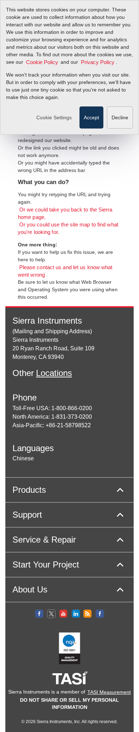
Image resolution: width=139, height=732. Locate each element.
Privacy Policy (97, 62)
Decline (120, 117)
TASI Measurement (109, 692)
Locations (54, 373)
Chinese (23, 458)
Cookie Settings (54, 117)
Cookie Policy (42, 62)
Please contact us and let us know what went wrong (65, 271)
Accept (91, 117)
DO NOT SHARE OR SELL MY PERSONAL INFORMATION (69, 703)
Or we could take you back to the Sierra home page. (65, 213)
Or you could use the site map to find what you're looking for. (68, 228)
